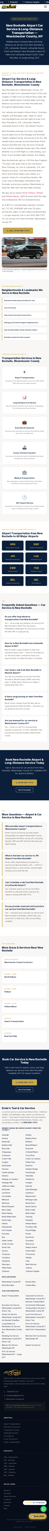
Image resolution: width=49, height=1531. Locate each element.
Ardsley (29, 1135)
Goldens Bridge (32, 1169)
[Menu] (45, 6)
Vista (27, 1261)
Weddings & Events (11, 1433)
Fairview (5, 1169)
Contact (7, 1505)
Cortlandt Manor (32, 1152)
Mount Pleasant (8, 1206)
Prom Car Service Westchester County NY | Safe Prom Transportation (36, 1327)
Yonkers (29, 1268)
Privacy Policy (17, 1527)
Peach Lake (6, 1220)
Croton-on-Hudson (33, 1159)
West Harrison (31, 1264)
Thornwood (30, 1254)
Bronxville (6, 1149)
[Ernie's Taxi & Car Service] (13, 1372)
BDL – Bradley (9, 1475)
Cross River (30, 1155)
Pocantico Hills (31, 1227)
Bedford (29, 1142)
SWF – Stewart (9, 1469)
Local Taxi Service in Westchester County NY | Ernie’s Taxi (35, 1317)
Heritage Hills (7, 1183)
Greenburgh (30, 1172)
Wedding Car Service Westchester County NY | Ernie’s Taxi (12, 1339)
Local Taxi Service (10, 1439)
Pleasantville (7, 1227)
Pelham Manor (12, 196)
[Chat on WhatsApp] (43, 1509)
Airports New (31, 1282)
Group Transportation (12, 1442)
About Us (7, 1490)
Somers (5, 1251)
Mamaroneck (31, 1196)
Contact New (31, 1285)
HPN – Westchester (11, 1457)
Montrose (5, 1203)
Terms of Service (30, 1527)
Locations (7, 1499)
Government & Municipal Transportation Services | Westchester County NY (35, 1308)
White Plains (6, 1268)
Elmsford (29, 1166)
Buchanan (29, 1149)
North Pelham (28, 193)
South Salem (30, 1251)
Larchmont (6, 1193)
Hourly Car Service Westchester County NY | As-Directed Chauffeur (12, 1317)
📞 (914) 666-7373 (24, 782)
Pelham (39, 193)
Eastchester (6, 1166)
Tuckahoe (6, 1258)
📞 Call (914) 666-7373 (18, 231)
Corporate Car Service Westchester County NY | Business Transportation (35, 1299)
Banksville (6, 1142)
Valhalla (29, 1258)
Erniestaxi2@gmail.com (15, 1395)
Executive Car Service (12, 1427)
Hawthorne (30, 1179)
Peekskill (29, 1220)
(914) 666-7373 (30, 1122)
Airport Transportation (10, 1296)
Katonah (29, 1186)
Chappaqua (6, 1152)
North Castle (30, 1210)
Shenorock (30, 1244)
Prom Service (9, 1436)
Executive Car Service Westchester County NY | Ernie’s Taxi (12, 1308)
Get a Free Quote (24, 790)
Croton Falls (6, 1159)
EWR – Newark (9, 1466)
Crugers (5, 1162)
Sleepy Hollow (31, 1247)
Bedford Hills (7, 1145)
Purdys (28, 1234)
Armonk (5, 1138)
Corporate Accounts (11, 1430)
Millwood (5, 1200)
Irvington (29, 1183)
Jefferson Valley (8, 1186)
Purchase (5, 1234)
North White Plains (9, 1217)
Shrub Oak (6, 1247)
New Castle (6, 1210)
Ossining (29, 1217)
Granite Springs (8, 1172)
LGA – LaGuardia (10, 1463)
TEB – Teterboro (10, 1472)
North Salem (30, 1213)
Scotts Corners (8, 1244)
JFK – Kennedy (9, 1460)
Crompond (6, 1155)
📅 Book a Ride (38, 1516)
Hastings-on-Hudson (10, 1179)
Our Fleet (7, 1493)
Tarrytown (6, 1254)
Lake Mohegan (31, 1189)
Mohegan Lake (31, 1200)
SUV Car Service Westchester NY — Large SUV (12, 1354)
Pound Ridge (31, 1230)
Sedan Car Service (33, 1345)
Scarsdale (29, 1241)
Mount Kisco (30, 1203)
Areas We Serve (10, 1496)
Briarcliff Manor (31, 1145)
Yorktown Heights (32, 1271)
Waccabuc (6, 1264)
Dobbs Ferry (30, 1162)
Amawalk (5, 1135)
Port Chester (7, 1230)
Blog (5, 1508)
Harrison (5, 1176)
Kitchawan (6, 1189)
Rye (3, 1237)
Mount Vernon (31, 1206)
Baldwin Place (31, 1138)
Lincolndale (6, 1196)
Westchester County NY (11, 1282)
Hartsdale (29, 1176)
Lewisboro (30, 1193)
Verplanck (6, 1261)
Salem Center (7, 1241)
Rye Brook (30, 1237)
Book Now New (8, 1285)
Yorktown (5, 1271)
